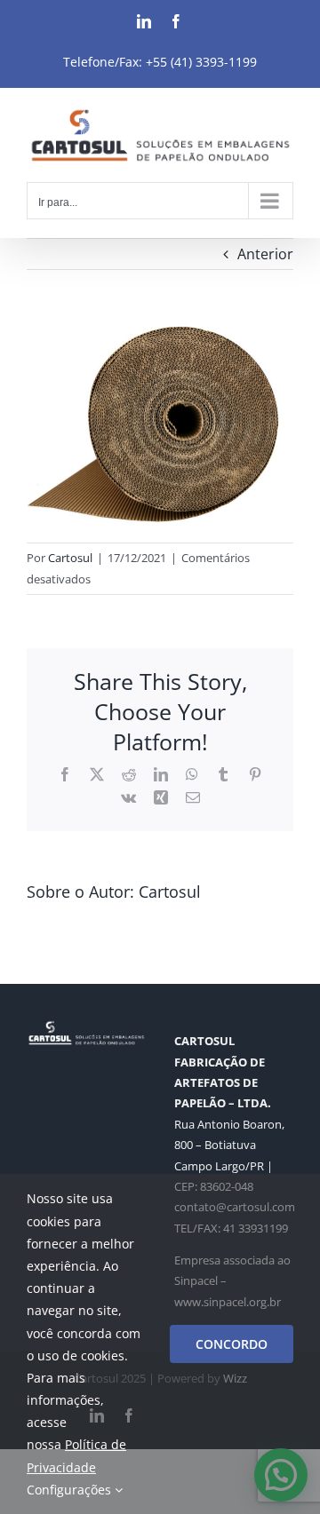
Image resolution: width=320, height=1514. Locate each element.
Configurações (71, 1489)
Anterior (265, 254)
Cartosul (70, 558)
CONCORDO (232, 1344)
